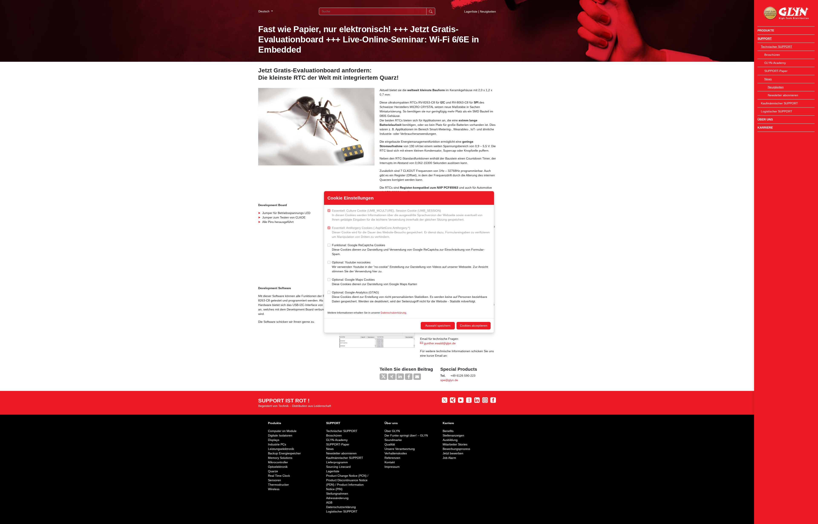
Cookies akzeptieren (473, 325)
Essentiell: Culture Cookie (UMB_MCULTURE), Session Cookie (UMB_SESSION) (407, 215)
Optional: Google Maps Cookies (374, 282)
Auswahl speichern (438, 325)
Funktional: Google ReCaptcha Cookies (408, 249)
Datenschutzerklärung (393, 312)
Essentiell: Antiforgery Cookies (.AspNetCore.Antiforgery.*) (411, 232)
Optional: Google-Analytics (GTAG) (409, 297)
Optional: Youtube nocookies (410, 267)
